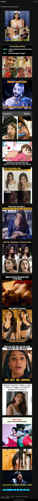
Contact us (7, 496)
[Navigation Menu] (36, 1)
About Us (2, 496)
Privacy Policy (18, 496)
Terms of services (25, 496)
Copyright (12, 496)
